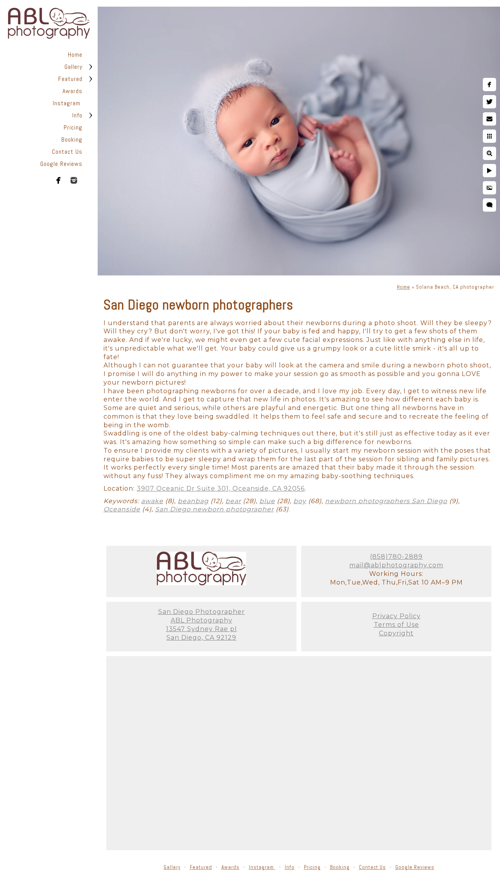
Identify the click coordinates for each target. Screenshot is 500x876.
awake (152, 501)
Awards (72, 91)
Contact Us (67, 151)
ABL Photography (201, 620)
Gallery (73, 67)
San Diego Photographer (201, 611)
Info (77, 115)
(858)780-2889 (396, 556)
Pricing (73, 127)
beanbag (193, 501)
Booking (71, 139)
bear (233, 501)
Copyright (396, 633)
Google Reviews (61, 164)
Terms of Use (396, 624)
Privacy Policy (396, 616)
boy (299, 501)
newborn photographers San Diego (386, 501)
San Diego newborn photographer (214, 509)
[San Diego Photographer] (201, 583)
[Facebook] (58, 180)
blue (267, 501)
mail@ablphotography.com (396, 565)
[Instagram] (73, 180)
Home (75, 54)
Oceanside (122, 509)
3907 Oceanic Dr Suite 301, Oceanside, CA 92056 (221, 488)
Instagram (67, 103)
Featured (70, 79)
